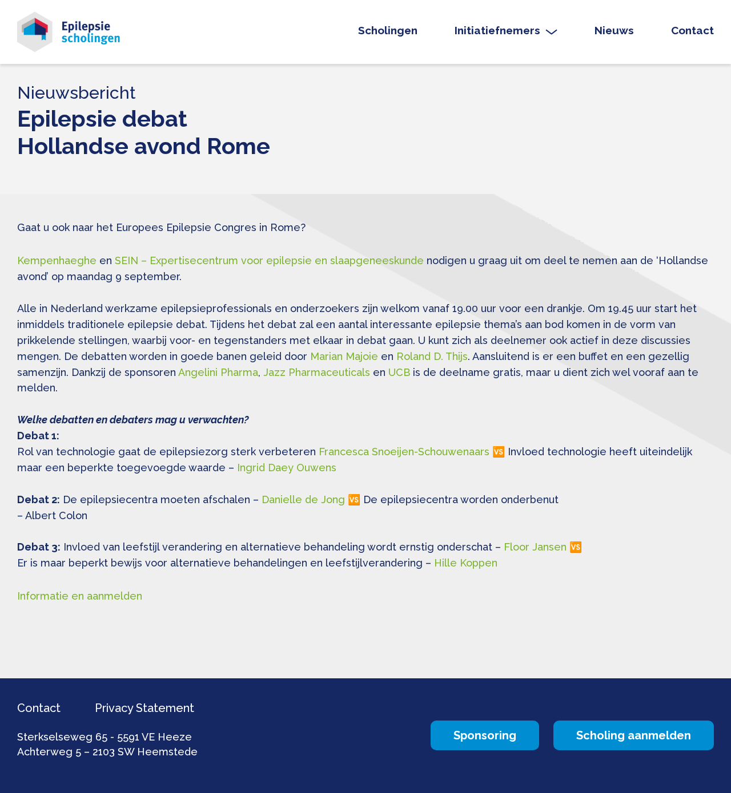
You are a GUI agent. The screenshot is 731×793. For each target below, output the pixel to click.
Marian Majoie (344, 356)
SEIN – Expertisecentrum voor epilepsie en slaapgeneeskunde (269, 260)
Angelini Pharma (218, 372)
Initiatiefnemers (497, 30)
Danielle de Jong (303, 499)
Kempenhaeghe (57, 260)
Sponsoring (484, 735)
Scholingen (387, 30)
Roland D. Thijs (432, 356)
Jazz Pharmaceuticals (316, 372)
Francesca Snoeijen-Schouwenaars (404, 452)
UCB (399, 372)
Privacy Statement (144, 708)
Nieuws (614, 30)
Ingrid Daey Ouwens (286, 468)
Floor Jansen (535, 547)
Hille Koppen (465, 563)
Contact (692, 30)
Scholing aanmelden (633, 735)
